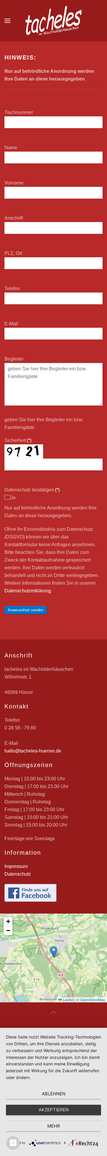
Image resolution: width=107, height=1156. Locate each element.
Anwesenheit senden (25, 610)
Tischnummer (18, 112)
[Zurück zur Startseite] (53, 20)
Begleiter (13, 358)
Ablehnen (53, 1093)
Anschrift (13, 218)
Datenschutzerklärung (27, 590)
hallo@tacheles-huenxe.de (32, 750)
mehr (53, 1126)
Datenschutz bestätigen (32, 489)
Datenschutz (17, 874)
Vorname (13, 182)
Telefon (12, 288)
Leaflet (68, 999)
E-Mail (11, 323)
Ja (12, 497)
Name (10, 147)
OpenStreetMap (93, 999)
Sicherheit (18, 440)
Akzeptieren (54, 1109)
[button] (7, 20)
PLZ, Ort (13, 253)
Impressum (16, 866)
